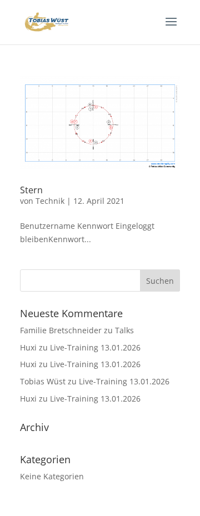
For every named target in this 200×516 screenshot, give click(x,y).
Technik (50, 201)
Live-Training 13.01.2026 (95, 347)
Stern (31, 190)
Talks (124, 330)
